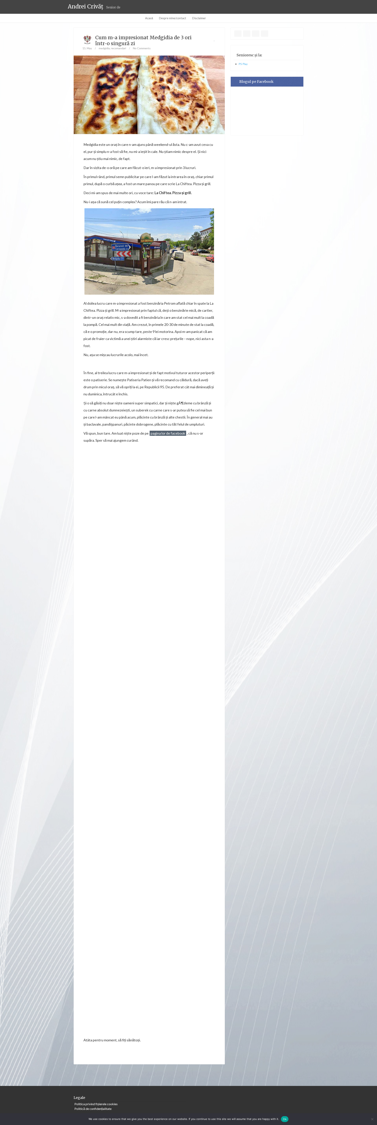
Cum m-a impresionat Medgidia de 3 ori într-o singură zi (143, 40)
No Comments (142, 48)
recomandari (118, 48)
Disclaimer (199, 18)
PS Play (243, 64)
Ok (284, 1119)
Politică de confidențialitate (93, 1108)
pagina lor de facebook (168, 433)
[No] (372, 1119)
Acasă (149, 18)
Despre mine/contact (172, 18)
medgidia (104, 48)
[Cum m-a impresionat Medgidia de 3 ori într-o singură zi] (149, 100)
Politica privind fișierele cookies (96, 1104)
